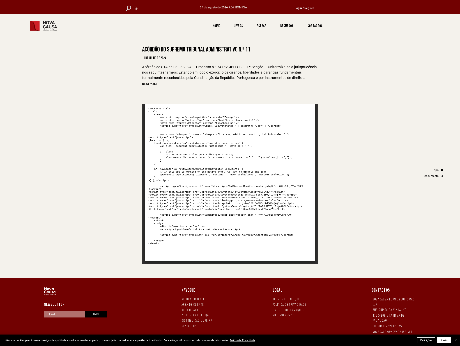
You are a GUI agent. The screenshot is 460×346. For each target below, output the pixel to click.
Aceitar (444, 340)
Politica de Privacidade (242, 340)
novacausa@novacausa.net (392, 332)
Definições (426, 340)
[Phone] (128, 8)
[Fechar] (456, 340)
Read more (149, 84)
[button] (138, 8)
